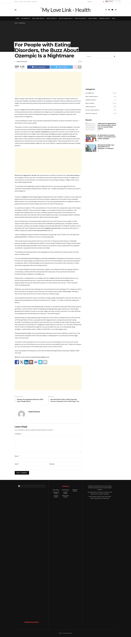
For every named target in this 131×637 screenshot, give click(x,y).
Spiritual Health (80, 18)
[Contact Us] (45, 362)
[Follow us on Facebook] (17, 362)
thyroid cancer (56, 226)
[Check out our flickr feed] (36, 362)
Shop (21, 1)
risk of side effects (48, 223)
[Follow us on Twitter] (21, 362)
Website (52, 464)
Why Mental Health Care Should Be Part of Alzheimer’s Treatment (106, 146)
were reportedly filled (40, 230)
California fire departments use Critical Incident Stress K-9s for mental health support (107, 126)
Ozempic (25, 101)
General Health (104, 18)
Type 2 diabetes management (40, 131)
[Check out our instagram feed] (31, 362)
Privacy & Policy (27, 1)
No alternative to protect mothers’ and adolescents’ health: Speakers (107, 136)
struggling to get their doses (52, 228)
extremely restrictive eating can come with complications (38, 258)
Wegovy (53, 134)
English (110, 1)
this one (49, 129)
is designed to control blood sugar (31, 197)
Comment (18, 434)
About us (17, 1)
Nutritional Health (66, 18)
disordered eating (72, 175)
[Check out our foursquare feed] (40, 362)
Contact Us (34, 1)
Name (17, 456)
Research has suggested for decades (26, 175)
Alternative (25, 18)
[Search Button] (103, 1)
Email (17, 464)
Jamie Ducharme (22, 61)
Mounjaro (73, 136)
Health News (92, 18)
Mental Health (52, 18)
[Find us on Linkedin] (26, 362)
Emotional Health (38, 18)
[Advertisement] (48, 84)
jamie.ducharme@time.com (41, 357)
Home (17, 18)
